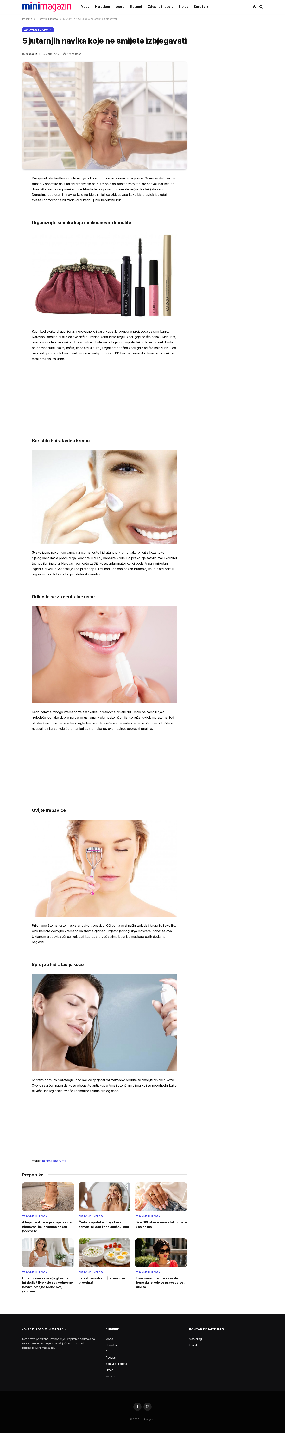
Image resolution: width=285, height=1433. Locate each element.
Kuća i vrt (201, 7)
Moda (85, 7)
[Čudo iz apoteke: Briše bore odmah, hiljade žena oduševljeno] (104, 1196)
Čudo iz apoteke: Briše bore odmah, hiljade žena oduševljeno (104, 1224)
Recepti (136, 7)
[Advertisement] (104, 394)
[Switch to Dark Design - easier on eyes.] (254, 6)
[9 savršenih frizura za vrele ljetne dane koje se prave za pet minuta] (161, 1252)
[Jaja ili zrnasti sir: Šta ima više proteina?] (104, 1252)
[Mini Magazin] (46, 7)
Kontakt (194, 1345)
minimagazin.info (54, 1161)
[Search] (261, 7)
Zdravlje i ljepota (160, 7)
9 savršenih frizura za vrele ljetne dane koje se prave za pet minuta (160, 1282)
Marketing (195, 1339)
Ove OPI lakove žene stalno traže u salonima (161, 1224)
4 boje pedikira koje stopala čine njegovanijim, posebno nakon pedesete (47, 1226)
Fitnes (183, 7)
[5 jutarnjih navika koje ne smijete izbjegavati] (104, 115)
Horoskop (102, 7)
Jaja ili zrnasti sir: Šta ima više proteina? (102, 1280)
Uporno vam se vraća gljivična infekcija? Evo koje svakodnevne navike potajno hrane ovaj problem (47, 1284)
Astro (120, 7)
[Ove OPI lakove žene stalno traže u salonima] (161, 1196)
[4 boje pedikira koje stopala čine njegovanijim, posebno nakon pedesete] (48, 1196)
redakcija (31, 53)
